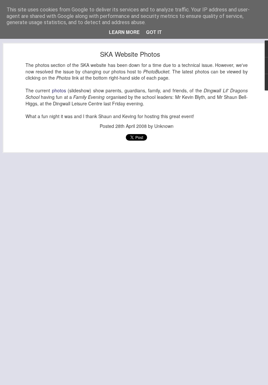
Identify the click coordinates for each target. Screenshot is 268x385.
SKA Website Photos (130, 54)
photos (59, 90)
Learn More (124, 32)
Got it (154, 32)
